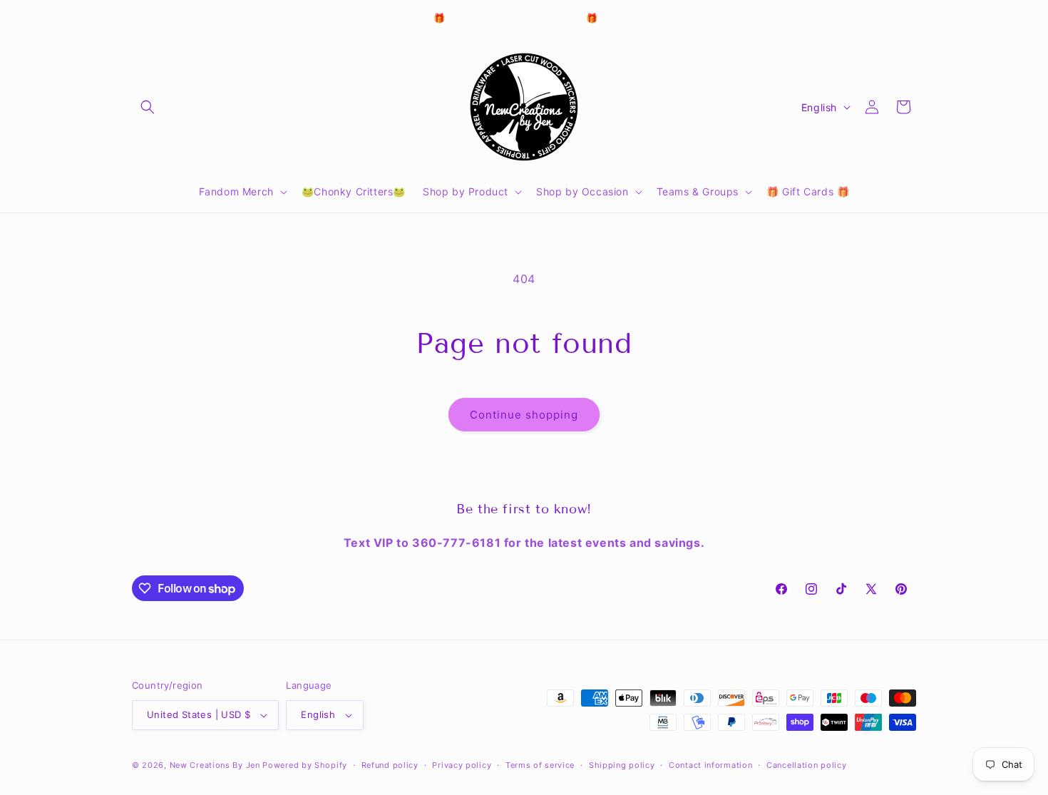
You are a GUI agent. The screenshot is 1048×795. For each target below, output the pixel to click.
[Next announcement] (676, 19)
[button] (147, 107)
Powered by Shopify (304, 765)
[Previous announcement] (372, 19)
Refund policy (389, 765)
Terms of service (540, 765)
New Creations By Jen (215, 765)
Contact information (710, 765)
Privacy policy (461, 765)
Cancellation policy (806, 765)
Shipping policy (622, 765)
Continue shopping (524, 414)
